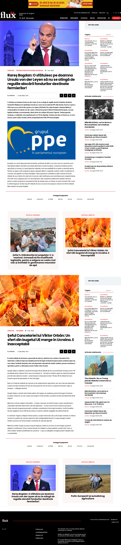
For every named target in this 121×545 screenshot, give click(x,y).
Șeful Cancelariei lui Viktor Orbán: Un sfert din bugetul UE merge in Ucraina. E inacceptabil (87, 253)
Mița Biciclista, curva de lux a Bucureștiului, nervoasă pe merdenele (91, 85)
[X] (118, 13)
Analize (10, 70)
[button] (107, 13)
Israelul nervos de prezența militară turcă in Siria (99, 167)
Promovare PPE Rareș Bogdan (29, 70)
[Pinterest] (69, 95)
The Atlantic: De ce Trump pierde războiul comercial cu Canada (91, 43)
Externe (87, 38)
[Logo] (5, 520)
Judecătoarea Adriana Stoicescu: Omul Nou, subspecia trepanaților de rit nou (106, 69)
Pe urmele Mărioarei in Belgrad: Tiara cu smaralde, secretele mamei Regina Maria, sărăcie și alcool (91, 56)
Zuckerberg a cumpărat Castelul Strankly (98, 158)
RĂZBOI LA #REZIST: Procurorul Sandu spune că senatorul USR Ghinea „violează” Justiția (106, 44)
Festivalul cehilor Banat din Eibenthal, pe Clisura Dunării (96, 136)
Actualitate (104, 38)
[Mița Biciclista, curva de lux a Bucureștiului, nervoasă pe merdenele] (99, 109)
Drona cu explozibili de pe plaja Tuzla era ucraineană (106, 54)
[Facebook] (114, 13)
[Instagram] (116, 13)
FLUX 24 (12, 95)
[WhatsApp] (73, 95)
